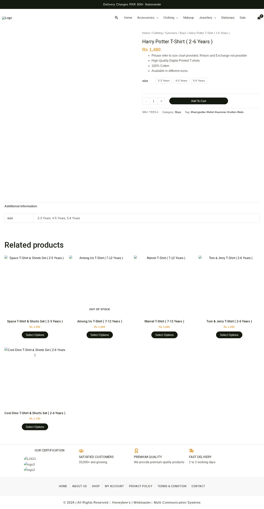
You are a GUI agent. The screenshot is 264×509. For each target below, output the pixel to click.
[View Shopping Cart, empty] (257, 18)
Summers (171, 33)
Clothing (168, 18)
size (145, 80)
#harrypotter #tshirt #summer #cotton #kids (217, 112)
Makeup (188, 18)
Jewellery (205, 18)
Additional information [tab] (20, 206)
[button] (116, 17)
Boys (183, 33)
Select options (35, 335)
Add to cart (198, 101)
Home (128, 18)
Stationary (228, 18)
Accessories (145, 18)
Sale (243, 18)
